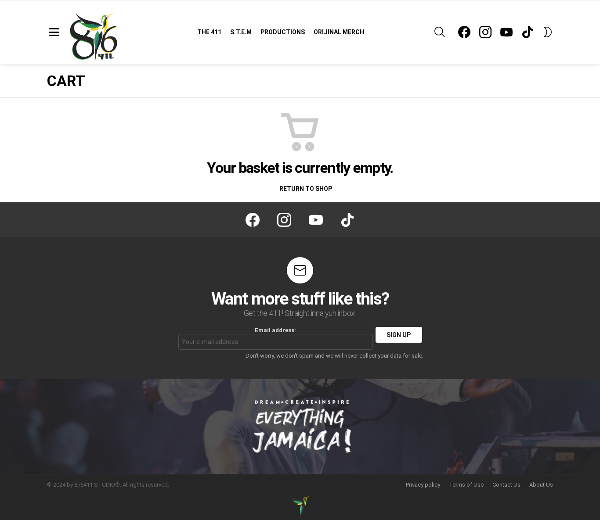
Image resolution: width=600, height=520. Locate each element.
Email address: (275, 330)
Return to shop (305, 188)
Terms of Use (466, 484)
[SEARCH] (439, 32)
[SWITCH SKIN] (547, 32)
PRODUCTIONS (282, 32)
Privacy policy (423, 484)
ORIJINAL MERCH (339, 32)
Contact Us (506, 484)
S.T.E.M (241, 32)
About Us (541, 484)
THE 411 (209, 32)
